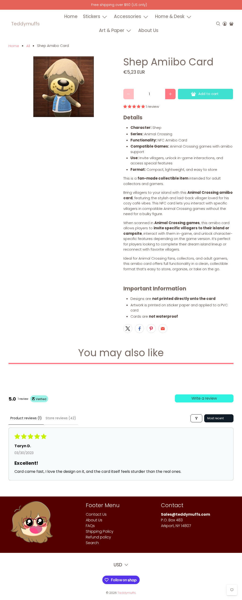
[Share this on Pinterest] (151, 328)
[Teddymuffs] (32, 524)
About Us (148, 30)
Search (92, 543)
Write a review (204, 398)
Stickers (91, 16)
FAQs (90, 525)
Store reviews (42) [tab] (61, 418)
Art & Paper (111, 30)
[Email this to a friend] (162, 328)
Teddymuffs (25, 23)
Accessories (127, 16)
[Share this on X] (127, 328)
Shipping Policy (99, 531)
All (28, 46)
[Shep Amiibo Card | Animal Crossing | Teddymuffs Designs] (64, 86)
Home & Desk (169, 16)
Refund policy (98, 537)
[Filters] (196, 418)
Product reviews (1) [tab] (26, 418)
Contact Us (96, 514)
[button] (134, 106)
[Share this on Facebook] (139, 328)
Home (71, 16)
